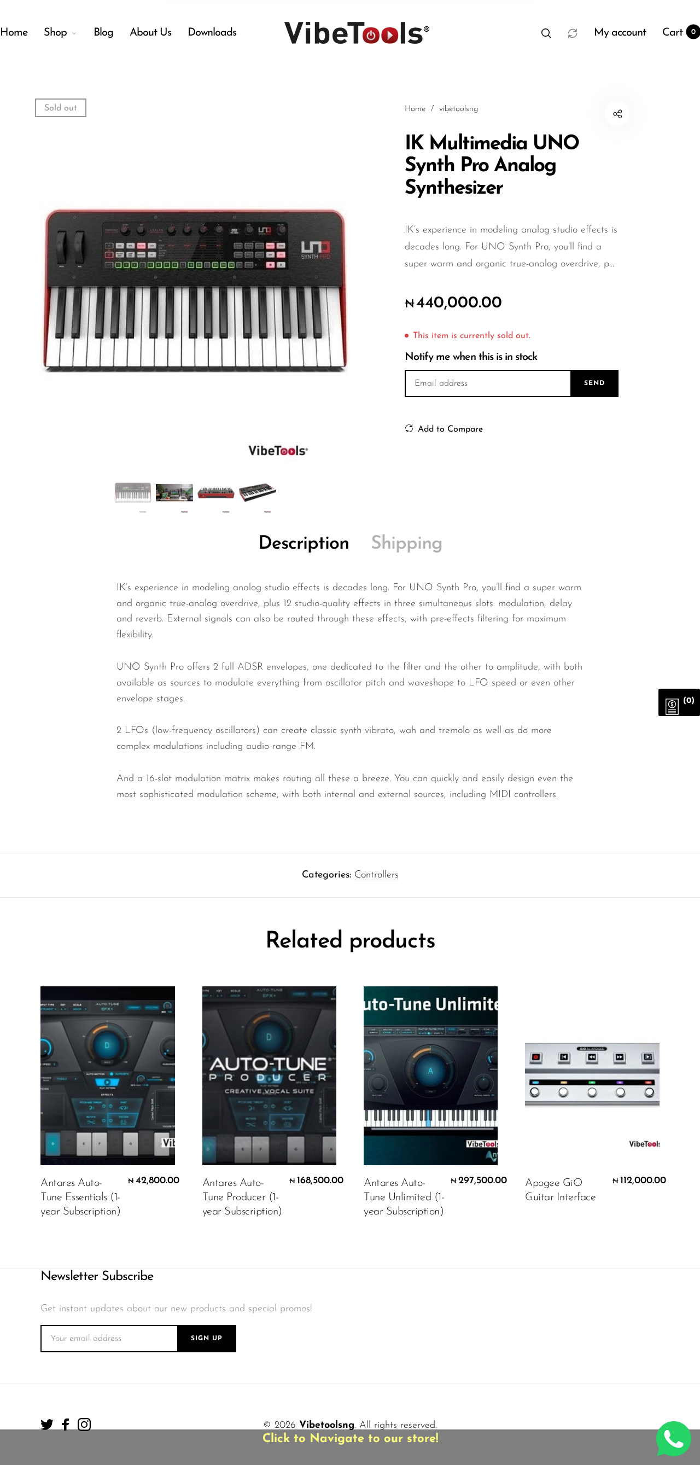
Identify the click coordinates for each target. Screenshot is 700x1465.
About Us (150, 32)
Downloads (212, 32)
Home (13, 32)
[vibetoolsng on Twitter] (47, 1424)
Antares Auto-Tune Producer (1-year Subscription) (242, 1197)
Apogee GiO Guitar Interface (560, 1190)
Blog (103, 32)
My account (620, 32)
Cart (679, 32)
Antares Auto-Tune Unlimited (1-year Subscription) (404, 1197)
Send (594, 383)
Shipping (406, 544)
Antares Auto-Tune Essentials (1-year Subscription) (80, 1197)
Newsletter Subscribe (96, 1276)
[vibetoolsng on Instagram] (84, 1424)
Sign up (207, 1338)
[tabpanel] (195, 291)
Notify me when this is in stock (471, 357)
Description (303, 544)
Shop (55, 32)
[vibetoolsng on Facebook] (65, 1424)
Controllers (376, 875)
